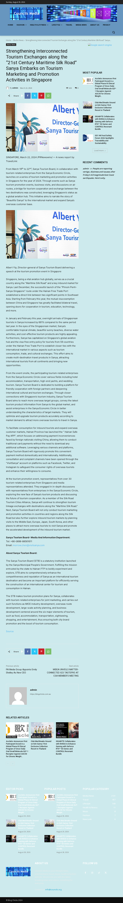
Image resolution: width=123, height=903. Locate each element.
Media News (18, 40)
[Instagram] (92, 872)
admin (15, 88)
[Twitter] (35, 96)
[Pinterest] (41, 96)
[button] (113, 32)
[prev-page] (8, 764)
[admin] (8, 87)
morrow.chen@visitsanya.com (29, 545)
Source (10, 631)
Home (8, 40)
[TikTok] (99, 872)
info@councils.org (53, 889)
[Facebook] (28, 96)
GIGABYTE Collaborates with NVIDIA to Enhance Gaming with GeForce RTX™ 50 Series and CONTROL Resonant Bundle (28, 842)
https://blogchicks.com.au (40, 694)
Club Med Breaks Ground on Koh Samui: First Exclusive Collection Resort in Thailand (28, 824)
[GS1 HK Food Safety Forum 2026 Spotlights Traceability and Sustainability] (88, 138)
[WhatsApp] (48, 96)
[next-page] (13, 764)
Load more (99, 150)
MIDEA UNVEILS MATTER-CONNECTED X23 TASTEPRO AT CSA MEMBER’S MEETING (63, 672)
